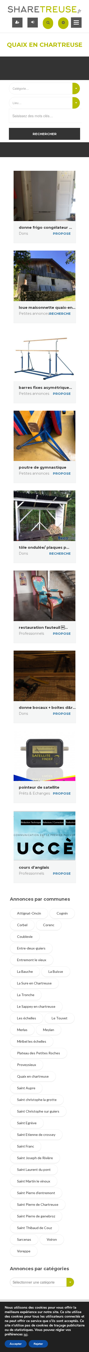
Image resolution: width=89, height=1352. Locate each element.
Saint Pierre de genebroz (36, 1216)
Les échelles (26, 1018)
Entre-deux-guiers (31, 948)
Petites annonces (34, 313)
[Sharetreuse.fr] (44, 9)
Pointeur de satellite (39, 787)
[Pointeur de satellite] (44, 756)
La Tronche (25, 995)
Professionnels (31, 633)
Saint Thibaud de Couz (34, 1228)
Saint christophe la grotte (37, 1099)
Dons (23, 233)
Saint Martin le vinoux (33, 1181)
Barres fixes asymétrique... (45, 387)
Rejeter (38, 1344)
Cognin (62, 913)
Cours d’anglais (34, 867)
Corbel (22, 925)
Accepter (16, 1344)
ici (25, 1334)
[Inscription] (17, 23)
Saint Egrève (27, 1123)
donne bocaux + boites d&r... (47, 707)
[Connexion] (32, 23)
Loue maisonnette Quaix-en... (47, 307)
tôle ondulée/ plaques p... (44, 547)
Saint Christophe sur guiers (38, 1111)
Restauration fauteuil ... (43, 627)
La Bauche (25, 971)
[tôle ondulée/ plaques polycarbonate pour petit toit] (44, 515)
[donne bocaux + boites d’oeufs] (44, 676)
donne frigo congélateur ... (45, 227)
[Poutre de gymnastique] (44, 436)
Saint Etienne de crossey (36, 1134)
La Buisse (55, 971)
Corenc (48, 925)
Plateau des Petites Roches (38, 1053)
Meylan (48, 1030)
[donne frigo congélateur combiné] (44, 196)
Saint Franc (25, 1146)
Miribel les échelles (31, 1041)
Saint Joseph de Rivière (35, 1158)
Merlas (22, 1030)
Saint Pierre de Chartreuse (37, 1204)
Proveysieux (26, 1065)
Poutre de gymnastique (42, 467)
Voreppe (23, 1251)
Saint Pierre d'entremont (36, 1193)
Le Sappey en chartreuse (36, 1006)
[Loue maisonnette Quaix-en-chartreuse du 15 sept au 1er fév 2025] (44, 276)
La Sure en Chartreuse (34, 983)
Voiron (52, 1239)
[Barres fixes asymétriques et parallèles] (44, 356)
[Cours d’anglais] (44, 835)
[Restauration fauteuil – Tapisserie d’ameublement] (44, 596)
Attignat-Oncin (29, 913)
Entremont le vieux (31, 960)
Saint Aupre (26, 1088)
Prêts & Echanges (34, 793)
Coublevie (25, 936)
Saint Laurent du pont (34, 1169)
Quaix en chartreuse (33, 1076)
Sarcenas (24, 1239)
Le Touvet (59, 1018)
